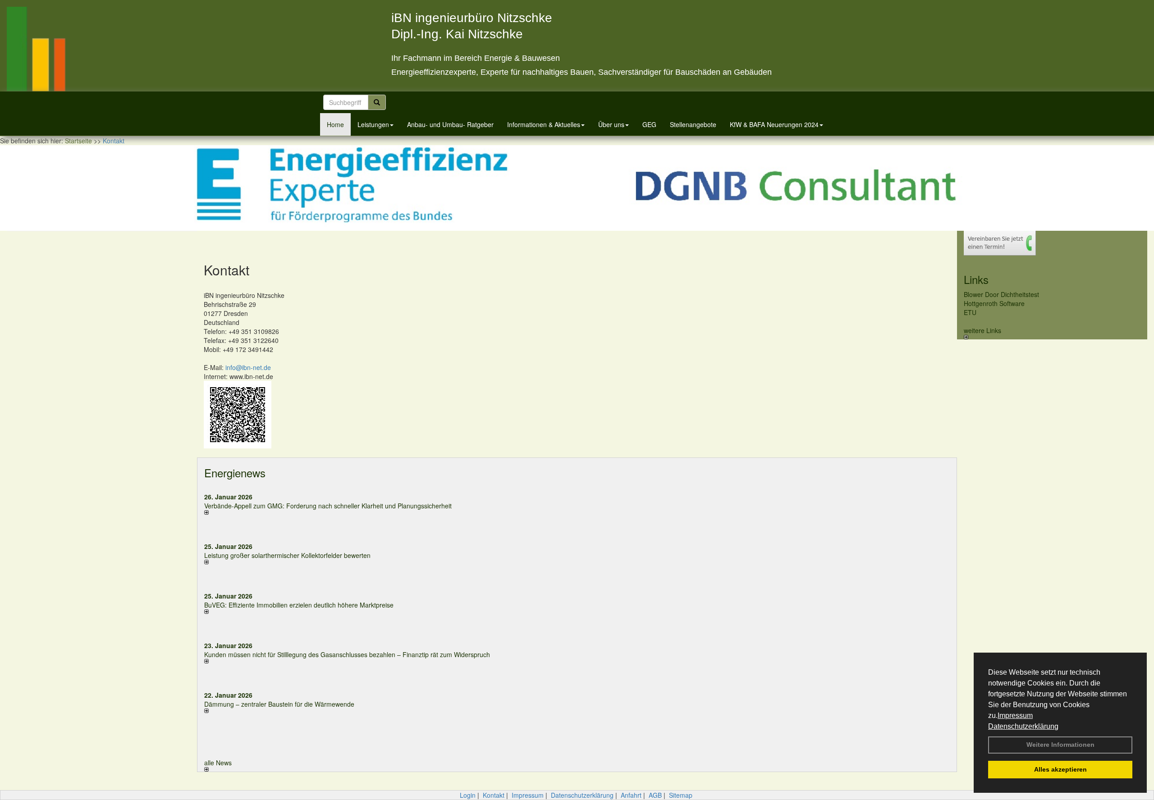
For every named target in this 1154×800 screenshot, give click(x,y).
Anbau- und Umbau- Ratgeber (450, 124)
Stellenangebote (693, 124)
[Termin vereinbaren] (1052, 243)
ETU (970, 312)
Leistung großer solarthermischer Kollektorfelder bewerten (287, 555)
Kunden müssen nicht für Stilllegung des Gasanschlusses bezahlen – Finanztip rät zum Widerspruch (347, 654)
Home (335, 124)
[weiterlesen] (387, 512)
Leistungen (373, 124)
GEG (649, 124)
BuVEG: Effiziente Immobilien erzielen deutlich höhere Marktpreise (299, 604)
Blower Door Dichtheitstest (1001, 294)
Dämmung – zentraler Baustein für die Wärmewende (279, 704)
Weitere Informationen (1060, 744)
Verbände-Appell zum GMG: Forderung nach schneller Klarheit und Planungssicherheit (328, 505)
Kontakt (493, 795)
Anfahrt (631, 795)
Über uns (611, 124)
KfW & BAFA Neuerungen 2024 (774, 124)
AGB (655, 795)
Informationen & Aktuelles (543, 124)
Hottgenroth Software (994, 303)
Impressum (1015, 715)
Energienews (235, 472)
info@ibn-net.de (248, 367)
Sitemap (680, 795)
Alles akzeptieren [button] (1060, 769)
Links (976, 279)
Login (468, 795)
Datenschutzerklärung (1023, 726)
